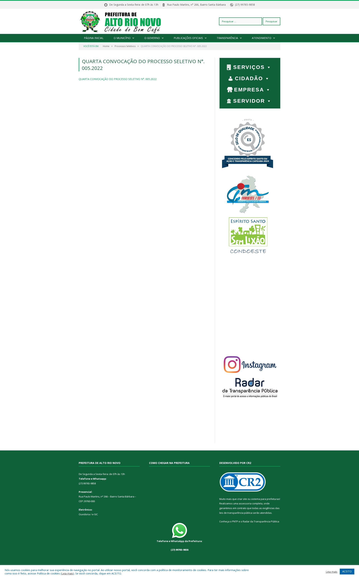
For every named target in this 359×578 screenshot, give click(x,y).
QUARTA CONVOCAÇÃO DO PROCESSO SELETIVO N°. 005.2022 (118, 79)
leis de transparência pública (235, 512)
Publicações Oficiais (188, 38)
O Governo (152, 38)
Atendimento (261, 38)
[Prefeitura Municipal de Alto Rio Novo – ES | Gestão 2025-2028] (124, 21)
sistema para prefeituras (265, 499)
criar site (242, 499)
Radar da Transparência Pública (261, 521)
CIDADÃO (249, 78)
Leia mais (67, 573)
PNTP (235, 521)
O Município (122, 38)
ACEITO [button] (347, 571)
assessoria (245, 503)
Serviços (249, 67)
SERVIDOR (249, 101)
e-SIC (94, 514)
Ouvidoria (84, 514)
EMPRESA (249, 90)
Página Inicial (94, 38)
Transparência (227, 38)
